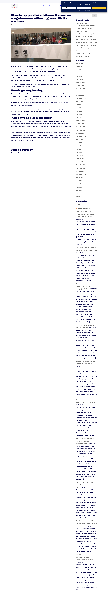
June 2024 (79, 146)
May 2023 (79, 187)
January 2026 (80, 85)
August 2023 (79, 177)
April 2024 (79, 152)
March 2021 (79, 196)
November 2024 (80, 130)
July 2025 (79, 104)
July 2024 (79, 143)
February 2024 (80, 158)
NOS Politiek (84, 209)
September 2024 (81, 136)
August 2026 (79, 63)
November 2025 (80, 92)
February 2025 (80, 120)
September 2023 (81, 174)
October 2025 (80, 95)
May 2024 (79, 149)
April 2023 (79, 190)
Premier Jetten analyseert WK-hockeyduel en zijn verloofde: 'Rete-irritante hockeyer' (86, 523)
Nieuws (13, 25)
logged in (21, 153)
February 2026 (80, 82)
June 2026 (79, 70)
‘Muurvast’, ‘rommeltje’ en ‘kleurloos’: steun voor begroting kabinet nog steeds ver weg (85, 25)
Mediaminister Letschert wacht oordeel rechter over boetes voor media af (86, 485)
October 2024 (80, 133)
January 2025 (80, 124)
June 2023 (79, 184)
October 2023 (80, 171)
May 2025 (79, 111)
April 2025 (79, 114)
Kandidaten (53, 6)
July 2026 (79, 66)
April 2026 (79, 76)
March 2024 (79, 155)
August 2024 (79, 139)
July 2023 (79, 181)
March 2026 (79, 79)
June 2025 (79, 108)
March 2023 (79, 193)
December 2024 (80, 127)
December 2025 (80, 89)
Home (45, 6)
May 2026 (79, 73)
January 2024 (80, 162)
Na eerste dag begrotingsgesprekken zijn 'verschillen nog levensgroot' (84, 557)
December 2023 (80, 165)
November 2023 (80, 168)
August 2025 (79, 101)
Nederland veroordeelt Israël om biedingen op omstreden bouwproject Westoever (85, 53)
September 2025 (81, 98)
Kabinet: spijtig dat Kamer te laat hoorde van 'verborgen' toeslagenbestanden (85, 441)
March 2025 (79, 117)
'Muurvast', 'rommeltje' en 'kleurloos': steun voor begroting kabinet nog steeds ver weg (85, 214)
